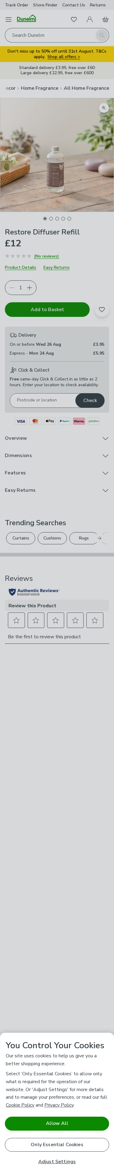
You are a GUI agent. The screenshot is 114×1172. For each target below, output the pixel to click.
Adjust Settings (57, 1162)
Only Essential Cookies (57, 1144)
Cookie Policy (20, 1105)
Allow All (57, 1123)
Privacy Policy (59, 1105)
